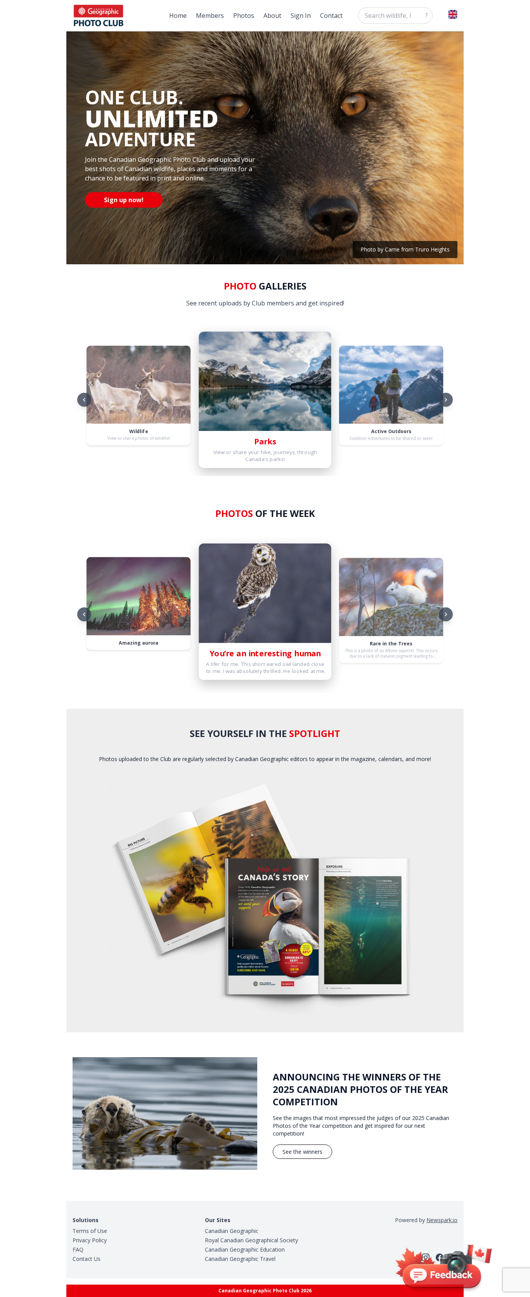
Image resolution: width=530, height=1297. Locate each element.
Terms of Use (90, 1231)
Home (178, 15)
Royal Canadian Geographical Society (251, 1240)
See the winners (302, 1151)
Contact (331, 15)
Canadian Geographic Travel (240, 1258)
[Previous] (84, 400)
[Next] (446, 400)
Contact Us (86, 1258)
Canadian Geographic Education (245, 1249)
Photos (243, 15)
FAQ (78, 1249)
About (272, 15)
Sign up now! (124, 200)
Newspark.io (441, 1220)
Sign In (301, 15)
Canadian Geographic (231, 1231)
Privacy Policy (90, 1240)
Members (210, 15)
